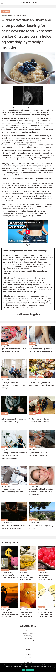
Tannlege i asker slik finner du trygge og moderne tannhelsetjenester (14, 455)
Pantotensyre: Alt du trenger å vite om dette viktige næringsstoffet (45, 614)
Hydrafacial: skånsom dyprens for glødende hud (40, 454)
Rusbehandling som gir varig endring (41, 526)
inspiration (5, 343)
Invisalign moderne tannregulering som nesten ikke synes (13, 385)
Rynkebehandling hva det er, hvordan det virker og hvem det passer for (41, 492)
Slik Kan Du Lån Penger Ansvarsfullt (9, 576)
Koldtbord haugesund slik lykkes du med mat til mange (41, 383)
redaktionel (6, 11)
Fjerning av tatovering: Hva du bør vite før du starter (14, 350)
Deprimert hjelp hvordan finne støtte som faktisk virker (14, 526)
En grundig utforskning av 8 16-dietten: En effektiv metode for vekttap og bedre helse (28, 577)
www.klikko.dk (29, 641)
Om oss (28, 657)
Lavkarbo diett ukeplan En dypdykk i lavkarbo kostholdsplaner (46, 577)
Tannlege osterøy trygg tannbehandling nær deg (12, 490)
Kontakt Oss (28, 663)
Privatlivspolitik (30, 669)
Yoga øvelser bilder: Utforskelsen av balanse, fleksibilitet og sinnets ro (9, 614)
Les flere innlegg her (28, 314)
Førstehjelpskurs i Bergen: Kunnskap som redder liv (39, 420)
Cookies (28, 660)
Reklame (28, 654)
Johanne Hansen (21, 15)
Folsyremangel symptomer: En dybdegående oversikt (26, 614)
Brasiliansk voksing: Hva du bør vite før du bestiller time (40, 350)
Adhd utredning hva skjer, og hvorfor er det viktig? (13, 420)
